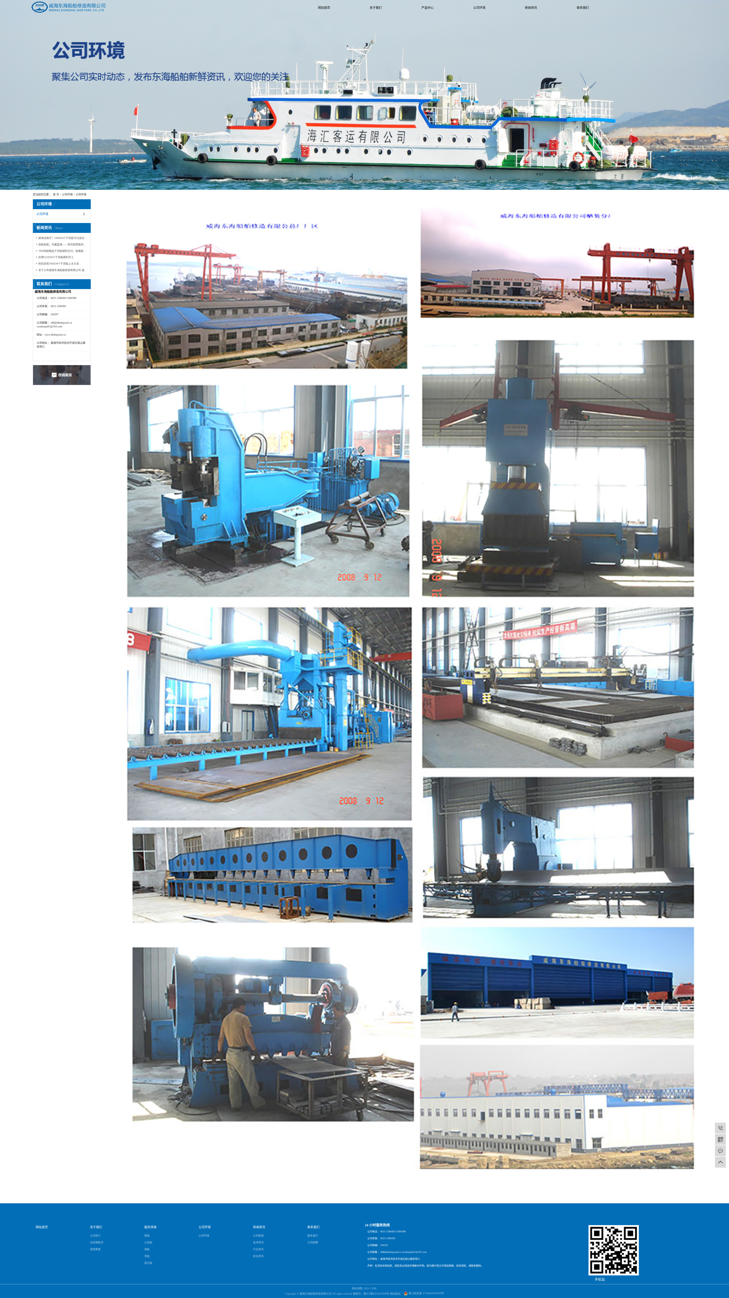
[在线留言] (720, 1150)
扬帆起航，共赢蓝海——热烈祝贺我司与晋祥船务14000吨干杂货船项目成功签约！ (63, 244)
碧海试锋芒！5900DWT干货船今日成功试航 (63, 238)
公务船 (148, 1242)
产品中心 (427, 7)
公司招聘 (312, 1242)
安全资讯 (258, 1256)
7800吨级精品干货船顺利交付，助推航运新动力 (63, 251)
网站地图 (357, 1288)
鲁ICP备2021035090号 (376, 1293)
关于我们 (376, 7)
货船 (147, 1256)
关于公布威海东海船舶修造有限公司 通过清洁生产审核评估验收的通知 (63, 270)
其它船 (148, 1263)
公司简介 (95, 1235)
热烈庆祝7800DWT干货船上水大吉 (58, 263)
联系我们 (583, 7)
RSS (366, 1288)
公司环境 (479, 7)
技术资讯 (258, 1242)
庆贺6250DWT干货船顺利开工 (56, 257)
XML (374, 1288)
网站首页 (324, 7)
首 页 (56, 194)
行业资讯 (258, 1249)
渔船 (147, 1249)
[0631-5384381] (720, 1128)
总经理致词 (96, 1242)
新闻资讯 (531, 7)
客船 (147, 1235)
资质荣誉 (95, 1249)
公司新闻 (258, 1235)
